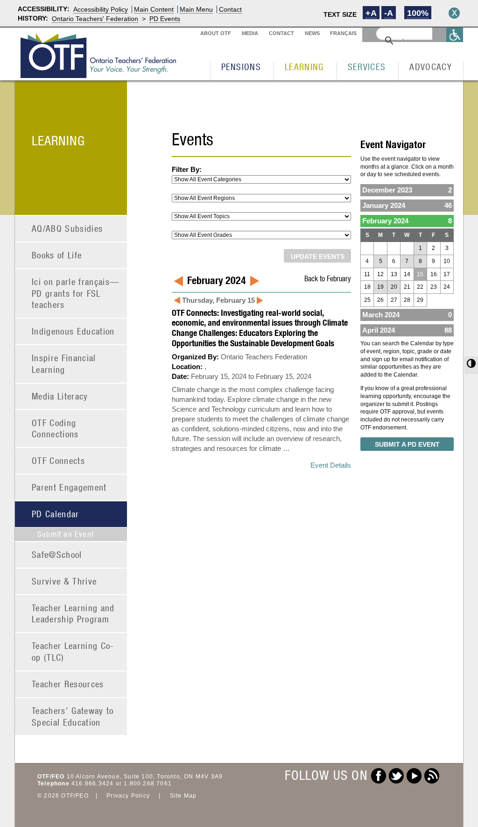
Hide (454, 13)
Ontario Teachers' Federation (95, 18)
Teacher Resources (68, 683)
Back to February (327, 278)
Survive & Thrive (64, 581)
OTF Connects (58, 460)
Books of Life (57, 255)
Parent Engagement (69, 487)
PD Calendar (55, 513)
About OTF (215, 33)
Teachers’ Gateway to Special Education (73, 716)
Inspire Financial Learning (64, 363)
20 (394, 287)
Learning (304, 66)
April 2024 (407, 330)
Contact (230, 9)
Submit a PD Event (407, 444)
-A (388, 13)
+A (371, 13)
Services (367, 66)
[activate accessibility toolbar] (454, 35)
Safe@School (57, 554)
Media (250, 33)
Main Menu (196, 9)
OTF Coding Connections (55, 428)
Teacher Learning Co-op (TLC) (73, 651)
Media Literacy (60, 396)
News (312, 33)
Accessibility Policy (100, 9)
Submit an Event (65, 534)
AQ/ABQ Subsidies (67, 228)
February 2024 (407, 221)
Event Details (330, 465)
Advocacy (430, 66)
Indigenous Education (73, 331)
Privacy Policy (128, 795)
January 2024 (407, 205)
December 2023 (407, 190)
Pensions (241, 66)
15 (420, 274)
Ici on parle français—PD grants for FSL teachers (75, 293)
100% (418, 13)
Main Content (154, 9)
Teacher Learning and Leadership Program (73, 613)
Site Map (183, 795)
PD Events (164, 18)
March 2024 (407, 315)
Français (343, 33)
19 (380, 287)
